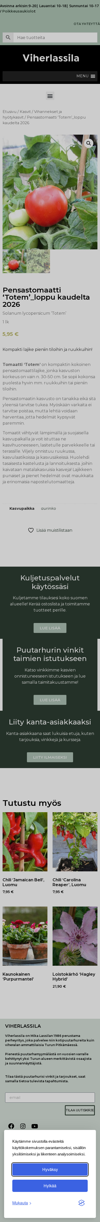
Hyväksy (50, 1169)
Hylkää (50, 1186)
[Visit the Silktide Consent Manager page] (81, 1203)
